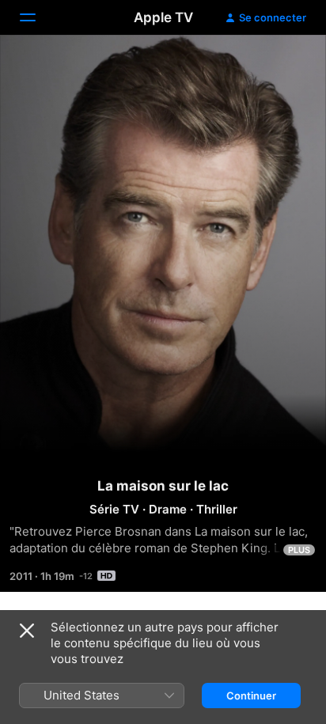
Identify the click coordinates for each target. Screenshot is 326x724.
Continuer (251, 695)
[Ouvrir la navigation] (37, 17)
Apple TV (163, 17)
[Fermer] (27, 631)
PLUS (299, 549)
